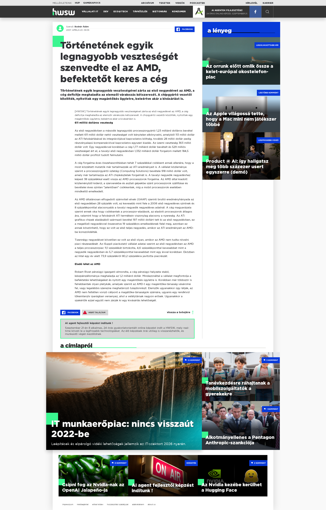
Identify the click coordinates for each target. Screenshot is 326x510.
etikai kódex (97, 504)
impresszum (67, 504)
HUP (77, 3)
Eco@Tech (120, 12)
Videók (180, 3)
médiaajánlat (82, 504)
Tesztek (164, 3)
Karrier (268, 3)
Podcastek (197, 3)
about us (152, 504)
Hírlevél (252, 3)
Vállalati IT (90, 12)
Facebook (187, 29)
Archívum (147, 3)
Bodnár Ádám (82, 26)
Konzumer (179, 12)
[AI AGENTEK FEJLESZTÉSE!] (199, 12)
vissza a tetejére (178, 312)
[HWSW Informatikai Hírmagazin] (64, 11)
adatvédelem (138, 504)
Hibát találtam (96, 312)
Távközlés (140, 12)
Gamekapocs (91, 3)
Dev (105, 12)
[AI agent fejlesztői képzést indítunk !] (127, 328)
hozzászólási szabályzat (117, 504)
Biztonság (159, 12)
